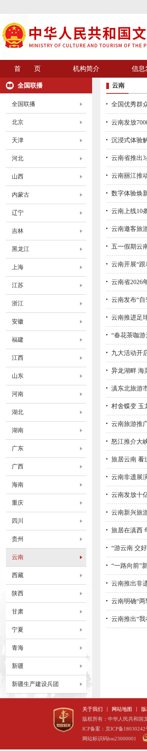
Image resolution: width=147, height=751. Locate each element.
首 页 (27, 68)
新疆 (18, 666)
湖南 (18, 430)
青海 (18, 648)
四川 (18, 521)
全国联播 (23, 104)
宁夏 (18, 629)
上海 (18, 267)
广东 (18, 448)
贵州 (18, 539)
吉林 (18, 231)
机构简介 (86, 68)
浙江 (18, 303)
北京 (18, 122)
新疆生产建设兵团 (35, 684)
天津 (18, 140)
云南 (18, 557)
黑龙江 (20, 249)
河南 (18, 394)
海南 (18, 484)
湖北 (18, 412)
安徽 (18, 321)
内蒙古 (20, 194)
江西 (18, 358)
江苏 (18, 285)
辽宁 (18, 213)
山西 (18, 176)
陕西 (18, 593)
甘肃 (18, 611)
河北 (18, 158)
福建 (18, 339)
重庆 (18, 503)
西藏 (18, 575)
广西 (18, 466)
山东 (18, 376)
